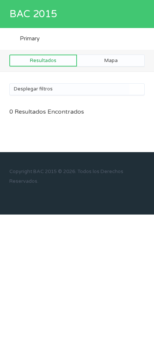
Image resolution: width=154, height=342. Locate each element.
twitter (28, 195)
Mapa (111, 61)
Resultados (43, 61)
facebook (16, 195)
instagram (52, 195)
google (40, 195)
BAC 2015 (33, 14)
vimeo (64, 195)
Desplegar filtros (33, 89)
